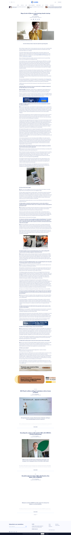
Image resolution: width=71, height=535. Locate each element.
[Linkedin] (37, 19)
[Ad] (35, 379)
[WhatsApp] (39, 19)
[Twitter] (35, 19)
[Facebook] (33, 19)
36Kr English (37, 394)
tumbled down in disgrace (27, 56)
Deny (46, 533)
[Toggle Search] (14, 2)
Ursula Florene (37, 16)
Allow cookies (42, 533)
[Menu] (10, 2)
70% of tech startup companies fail (41, 53)
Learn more (38, 533)
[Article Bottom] (35, 367)
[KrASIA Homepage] (34, 2)
